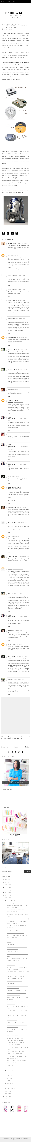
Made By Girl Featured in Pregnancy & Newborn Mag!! (16, 1039)
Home (2, 1)
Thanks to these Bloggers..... (16, 1022)
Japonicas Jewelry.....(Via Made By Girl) (18, 915)
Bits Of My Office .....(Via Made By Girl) (17, 1048)
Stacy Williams (12, 349)
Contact (14, 1)
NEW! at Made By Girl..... (14, 981)
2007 (6, 1096)
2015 (6, 884)
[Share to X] (8, 233)
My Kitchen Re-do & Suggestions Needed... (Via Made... (17, 959)
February (10, 1086)
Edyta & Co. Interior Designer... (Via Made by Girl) (17, 1026)
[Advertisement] (15, 1125)
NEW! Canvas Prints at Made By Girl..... (17, 1016)
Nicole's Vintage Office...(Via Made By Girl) (18, 973)
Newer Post (4, 747)
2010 (6, 897)
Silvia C (10, 434)
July (8, 1073)
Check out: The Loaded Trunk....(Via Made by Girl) (17, 948)
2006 (6, 1098)
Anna (9, 389)
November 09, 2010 (22, 243)
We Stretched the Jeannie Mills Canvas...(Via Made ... (17, 968)
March (9, 1083)
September (10, 1068)
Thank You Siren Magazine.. (15, 933)
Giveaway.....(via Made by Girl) (16, 990)
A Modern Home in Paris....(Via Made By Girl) (16, 964)
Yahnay (10, 644)
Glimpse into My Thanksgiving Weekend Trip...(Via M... (16, 911)
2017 (6, 879)
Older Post (27, 747)
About (8, 1)
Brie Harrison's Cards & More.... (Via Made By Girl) (17, 1057)
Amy (9, 255)
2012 (6, 892)
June (8, 1075)
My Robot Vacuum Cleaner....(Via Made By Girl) (17, 1003)
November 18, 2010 (19, 680)
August (9, 1070)
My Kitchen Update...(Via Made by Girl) (17, 955)
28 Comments (8, 29)
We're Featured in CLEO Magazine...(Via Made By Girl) (18, 1061)
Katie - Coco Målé (13, 556)
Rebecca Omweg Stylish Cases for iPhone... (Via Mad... (17, 922)
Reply (9, 251)
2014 (6, 887)
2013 (6, 890)
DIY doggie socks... (13, 930)
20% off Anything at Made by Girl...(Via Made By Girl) (18, 906)
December (10, 900)
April (8, 1080)
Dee (9, 476)
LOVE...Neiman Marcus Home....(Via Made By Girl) (17, 998)
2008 (6, 1093)
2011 (6, 895)
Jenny (9, 536)
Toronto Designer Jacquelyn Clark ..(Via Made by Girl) (16, 977)
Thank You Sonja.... (13, 951)
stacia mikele (12, 507)
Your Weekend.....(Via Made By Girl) (18, 919)
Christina (11, 680)
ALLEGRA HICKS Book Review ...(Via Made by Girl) (17, 926)
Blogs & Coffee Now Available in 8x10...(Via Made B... (17, 1035)
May (8, 1078)
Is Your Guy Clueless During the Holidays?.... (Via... (17, 987)
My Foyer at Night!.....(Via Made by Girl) (18, 1007)
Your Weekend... (12, 944)
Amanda (10, 569)
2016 (6, 882)
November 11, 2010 (17, 644)
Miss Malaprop (12, 656)
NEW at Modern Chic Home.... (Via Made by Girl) (17, 1012)
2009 (6, 1091)
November (10, 903)
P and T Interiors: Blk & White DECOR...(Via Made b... (16, 994)
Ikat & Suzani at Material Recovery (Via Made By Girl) (18, 936)
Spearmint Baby (12, 243)
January (9, 1088)
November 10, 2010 (16, 536)
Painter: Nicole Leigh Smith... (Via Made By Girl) (17, 1030)
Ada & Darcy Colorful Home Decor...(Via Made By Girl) (16, 1052)
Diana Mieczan (12, 337)
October (9, 1065)
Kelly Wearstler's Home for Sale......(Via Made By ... (16, 1043)
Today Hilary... (12, 522)
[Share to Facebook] (4, 233)
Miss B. (9, 593)
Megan (10, 630)
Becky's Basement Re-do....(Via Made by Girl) (18, 941)
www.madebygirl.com (15, 738)
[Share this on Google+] (13, 233)
